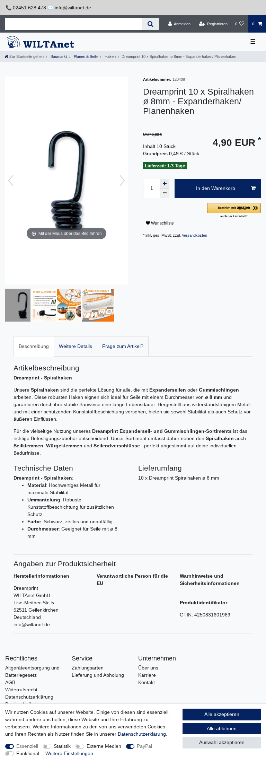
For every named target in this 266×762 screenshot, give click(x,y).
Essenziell (27, 746)
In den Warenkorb (215, 188)
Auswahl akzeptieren (222, 742)
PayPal (144, 746)
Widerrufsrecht (21, 689)
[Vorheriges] (10, 180)
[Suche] (150, 24)
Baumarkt (58, 56)
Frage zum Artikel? (122, 346)
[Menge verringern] (164, 193)
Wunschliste (162, 223)
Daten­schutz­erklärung (142, 734)
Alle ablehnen (222, 728)
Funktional (27, 753)
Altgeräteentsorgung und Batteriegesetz (32, 671)
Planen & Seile (85, 56)
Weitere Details (75, 346)
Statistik (62, 746)
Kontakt (146, 682)
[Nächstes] (122, 180)
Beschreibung (34, 346)
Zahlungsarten (88, 668)
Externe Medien (104, 746)
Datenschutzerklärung (29, 697)
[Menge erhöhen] (164, 184)
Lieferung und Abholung (98, 675)
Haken (110, 56)
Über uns (148, 668)
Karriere (147, 675)
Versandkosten (194, 235)
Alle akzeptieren (221, 714)
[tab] (34, 346)
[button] (234, 211)
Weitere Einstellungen (69, 753)
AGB (10, 682)
